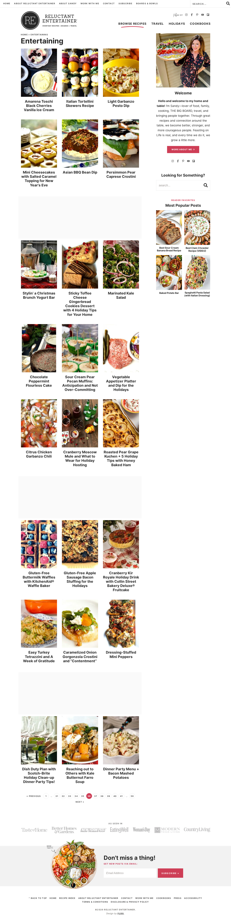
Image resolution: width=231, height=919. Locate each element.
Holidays (177, 23)
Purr (121, 913)
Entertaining (39, 34)
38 (101, 796)
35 (82, 796)
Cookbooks (200, 23)
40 (115, 796)
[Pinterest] (197, 15)
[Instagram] (186, 15)
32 (63, 796)
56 (132, 796)
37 (95, 796)
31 (56, 796)
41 (121, 796)
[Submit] (205, 185)
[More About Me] (183, 60)
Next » (80, 802)
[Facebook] (192, 15)
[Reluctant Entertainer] (49, 20)
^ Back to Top (38, 898)
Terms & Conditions (95, 902)
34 (76, 796)
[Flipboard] (208, 15)
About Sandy (68, 3)
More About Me (182, 149)
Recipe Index (67, 898)
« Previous (34, 796)
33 (69, 796)
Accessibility (193, 898)
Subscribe (125, 3)
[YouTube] (202, 15)
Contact (109, 3)
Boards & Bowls (147, 3)
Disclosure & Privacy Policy (130, 902)
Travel (157, 23)
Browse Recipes (132, 23)
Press (177, 898)
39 (108, 796)
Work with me (89, 3)
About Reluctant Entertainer (34, 3)
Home (6, 3)
